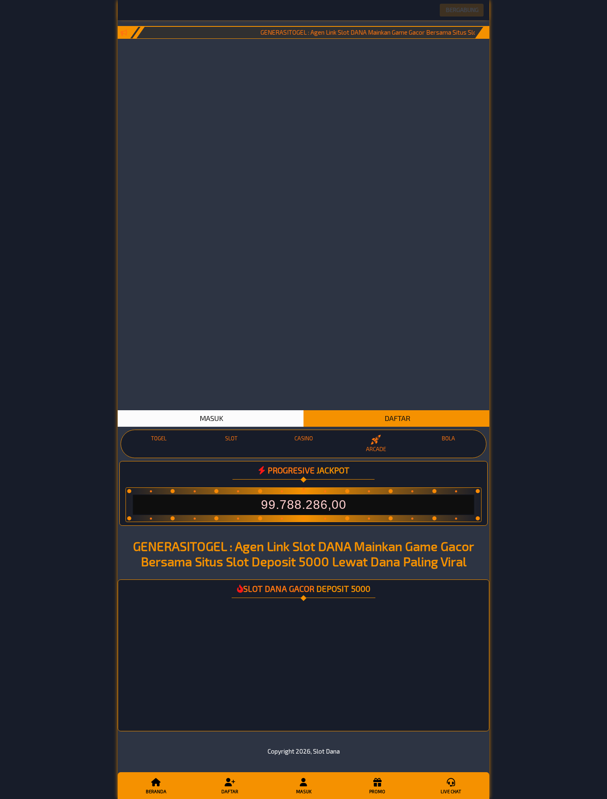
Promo (377, 791)
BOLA (448, 438)
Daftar (229, 791)
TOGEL (158, 438)
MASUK (210, 418)
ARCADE (376, 449)
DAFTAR (396, 418)
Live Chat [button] (451, 791)
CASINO (303, 438)
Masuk (303, 791)
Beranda (156, 791)
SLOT (231, 438)
